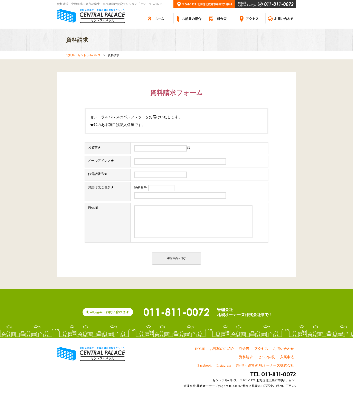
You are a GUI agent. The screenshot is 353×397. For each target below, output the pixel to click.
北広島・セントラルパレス (83, 55)
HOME (200, 349)
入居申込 (287, 357)
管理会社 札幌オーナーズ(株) (203, 386)
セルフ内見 (266, 357)
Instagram (224, 365)
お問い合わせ (283, 349)
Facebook (205, 365)
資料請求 (246, 357)
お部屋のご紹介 (222, 349)
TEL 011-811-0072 (273, 374)
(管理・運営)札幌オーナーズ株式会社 (265, 365)
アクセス (261, 349)
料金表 (244, 349)
